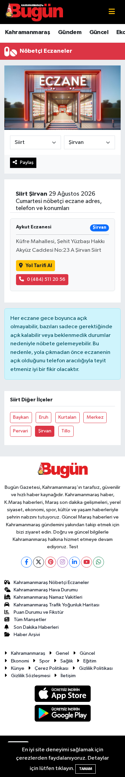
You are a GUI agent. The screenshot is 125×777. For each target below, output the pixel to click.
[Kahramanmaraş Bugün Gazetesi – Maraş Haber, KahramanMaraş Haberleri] (34, 12)
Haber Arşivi (27, 634)
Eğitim (89, 660)
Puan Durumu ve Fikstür (39, 612)
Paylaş (27, 162)
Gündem (69, 32)
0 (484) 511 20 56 (46, 279)
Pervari (20, 430)
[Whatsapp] (98, 562)
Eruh (43, 417)
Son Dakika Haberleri (36, 627)
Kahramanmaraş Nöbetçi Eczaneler (51, 582)
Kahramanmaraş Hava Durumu (46, 589)
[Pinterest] (50, 562)
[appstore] (62, 695)
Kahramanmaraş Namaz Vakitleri (48, 597)
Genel (62, 653)
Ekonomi (20, 660)
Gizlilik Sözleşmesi (30, 675)
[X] (38, 562)
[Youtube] (86, 562)
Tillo (65, 430)
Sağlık (66, 660)
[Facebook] (26, 562)
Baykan (21, 417)
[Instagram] (62, 562)
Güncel (98, 32)
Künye (17, 668)
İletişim (68, 675)
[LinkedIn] (74, 562)
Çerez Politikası (51, 668)
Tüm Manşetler (30, 619)
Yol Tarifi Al (39, 265)
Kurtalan (67, 417)
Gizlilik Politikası (96, 668)
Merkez (95, 417)
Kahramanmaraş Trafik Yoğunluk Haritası (56, 604)
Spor (44, 660)
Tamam (85, 769)
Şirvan (44, 430)
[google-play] (62, 714)
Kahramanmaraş (27, 32)
